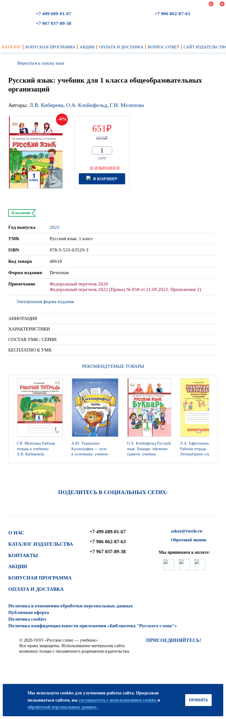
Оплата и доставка (36, 589)
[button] (211, 418)
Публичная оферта (28, 612)
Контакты (23, 555)
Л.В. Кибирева (46, 105)
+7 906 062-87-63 (172, 13)
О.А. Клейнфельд (86, 105)
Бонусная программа (40, 578)
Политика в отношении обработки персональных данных (70, 605)
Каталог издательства (40, 544)
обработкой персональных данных (63, 707)
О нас (16, 533)
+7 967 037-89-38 (53, 23)
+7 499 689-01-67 (53, 13)
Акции (17, 566)
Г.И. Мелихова (127, 105)
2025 (55, 227)
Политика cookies (27, 619)
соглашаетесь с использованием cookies (118, 700)
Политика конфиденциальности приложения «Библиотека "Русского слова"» (92, 625)
